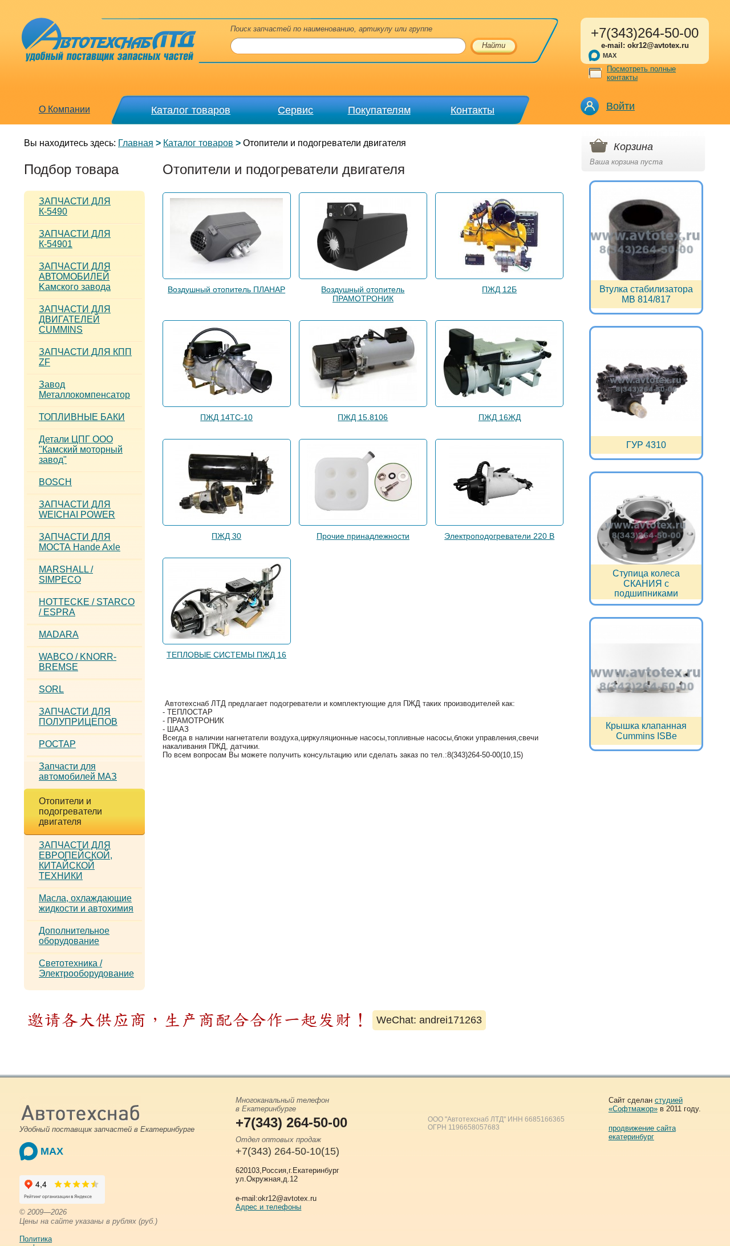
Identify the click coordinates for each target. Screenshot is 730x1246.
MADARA (59, 634)
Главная (135, 143)
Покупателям (379, 110)
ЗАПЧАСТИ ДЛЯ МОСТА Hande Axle (79, 542)
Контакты (472, 110)
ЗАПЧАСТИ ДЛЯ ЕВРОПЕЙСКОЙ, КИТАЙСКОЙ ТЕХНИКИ (75, 860)
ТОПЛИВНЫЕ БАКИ (82, 417)
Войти (620, 106)
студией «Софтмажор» (646, 1104)
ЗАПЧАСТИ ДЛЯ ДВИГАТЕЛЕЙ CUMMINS (75, 319)
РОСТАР (57, 744)
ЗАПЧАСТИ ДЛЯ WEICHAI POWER (77, 509)
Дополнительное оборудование (74, 936)
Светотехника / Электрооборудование (86, 968)
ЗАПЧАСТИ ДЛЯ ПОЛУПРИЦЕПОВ (78, 717)
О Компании (64, 109)
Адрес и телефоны (268, 1207)
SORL (51, 689)
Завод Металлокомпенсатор (84, 390)
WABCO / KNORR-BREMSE (77, 662)
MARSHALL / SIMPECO (66, 574)
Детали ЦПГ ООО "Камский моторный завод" (81, 449)
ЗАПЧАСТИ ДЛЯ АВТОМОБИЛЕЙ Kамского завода (75, 276)
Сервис (295, 110)
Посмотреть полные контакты (641, 73)
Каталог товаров (190, 110)
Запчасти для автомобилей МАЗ (78, 771)
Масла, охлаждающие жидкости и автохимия (86, 903)
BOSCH (55, 482)
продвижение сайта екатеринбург (642, 1132)
